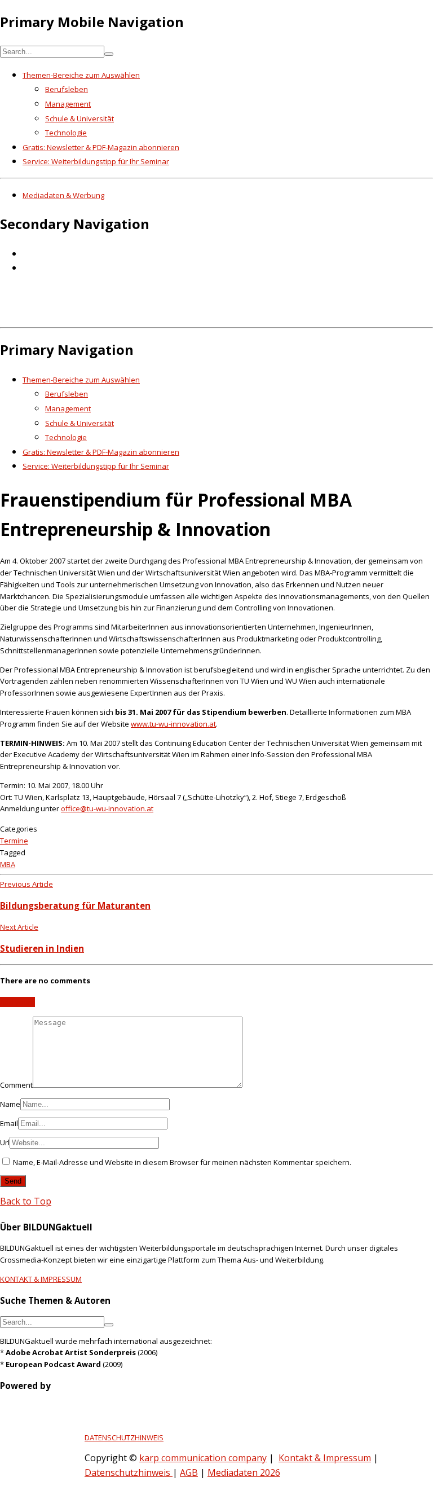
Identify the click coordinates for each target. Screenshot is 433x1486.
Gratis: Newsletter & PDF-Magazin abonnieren (101, 147)
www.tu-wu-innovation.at (173, 724)
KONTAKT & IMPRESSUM (41, 1279)
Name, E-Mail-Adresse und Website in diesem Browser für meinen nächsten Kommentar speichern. (182, 1162)
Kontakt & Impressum (325, 1458)
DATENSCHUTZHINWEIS (124, 1437)
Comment (16, 1085)
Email (9, 1123)
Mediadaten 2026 (243, 1472)
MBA (7, 864)
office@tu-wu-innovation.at (107, 808)
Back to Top (25, 1201)
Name (10, 1104)
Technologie (66, 133)
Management (68, 104)
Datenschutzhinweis (129, 1472)
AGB (189, 1472)
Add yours (17, 1002)
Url (5, 1142)
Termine (14, 841)
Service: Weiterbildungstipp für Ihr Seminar (96, 161)
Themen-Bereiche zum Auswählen (81, 75)
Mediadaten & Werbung (63, 195)
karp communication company (203, 1458)
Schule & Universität (79, 118)
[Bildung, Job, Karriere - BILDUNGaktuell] (183, 315)
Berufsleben (66, 89)
